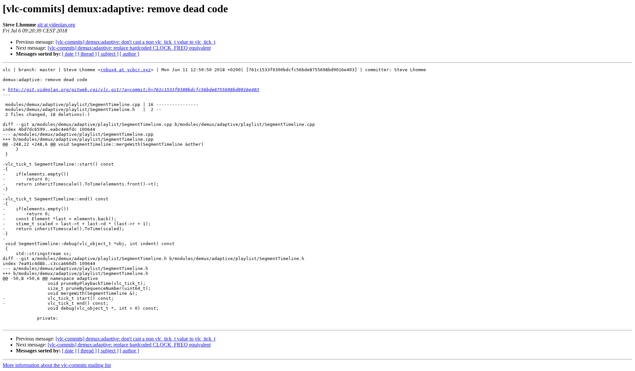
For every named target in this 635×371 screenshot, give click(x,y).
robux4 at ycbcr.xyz (126, 69)
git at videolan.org (56, 24)
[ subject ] (108, 54)
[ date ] (69, 54)
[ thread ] (87, 54)
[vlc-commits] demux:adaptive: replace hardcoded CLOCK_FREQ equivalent (129, 48)
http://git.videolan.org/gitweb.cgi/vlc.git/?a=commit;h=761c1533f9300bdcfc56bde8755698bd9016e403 (133, 89)
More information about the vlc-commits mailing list (57, 365)
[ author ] (129, 54)
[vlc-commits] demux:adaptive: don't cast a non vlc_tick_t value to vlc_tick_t (135, 42)
